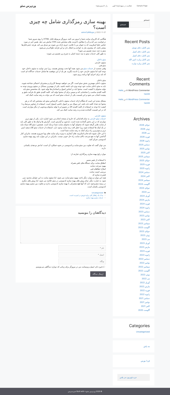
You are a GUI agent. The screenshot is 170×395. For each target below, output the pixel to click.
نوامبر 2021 (145, 302)
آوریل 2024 (145, 196)
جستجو (147, 20)
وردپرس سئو (28, 6)
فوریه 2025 (145, 164)
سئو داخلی (101, 59)
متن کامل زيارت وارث (141, 63)
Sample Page (142, 6)
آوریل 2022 (145, 282)
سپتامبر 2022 (144, 267)
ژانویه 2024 (145, 208)
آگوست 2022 (144, 271)
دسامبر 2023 (144, 211)
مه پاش (147, 346)
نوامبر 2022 (145, 263)
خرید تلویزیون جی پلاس (128, 377)
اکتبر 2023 (145, 219)
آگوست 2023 (144, 227)
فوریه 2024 (145, 204)
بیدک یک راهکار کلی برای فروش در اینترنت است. (86, 195)
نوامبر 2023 (144, 215)
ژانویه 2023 (145, 255)
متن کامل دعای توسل (141, 48)
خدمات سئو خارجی (98, 118)
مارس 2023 (144, 247)
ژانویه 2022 (145, 294)
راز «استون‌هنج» (102, 6)
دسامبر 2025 (144, 145)
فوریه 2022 (145, 290)
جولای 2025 (144, 160)
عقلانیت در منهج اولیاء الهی (122, 6)
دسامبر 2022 (144, 259)
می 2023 (146, 239)
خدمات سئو (88, 68)
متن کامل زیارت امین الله (139, 59)
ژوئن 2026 (145, 129)
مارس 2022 (144, 286)
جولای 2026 (144, 125)
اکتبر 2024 (145, 176)
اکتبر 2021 (145, 306)
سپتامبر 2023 (144, 223)
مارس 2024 (144, 200)
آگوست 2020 (144, 310)
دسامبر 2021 (144, 298)
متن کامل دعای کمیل (141, 52)
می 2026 (146, 133)
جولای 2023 (144, 231)
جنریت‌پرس (72, 391)
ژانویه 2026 (145, 141)
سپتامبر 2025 (144, 156)
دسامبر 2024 (144, 172)
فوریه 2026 (145, 137)
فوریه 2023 (145, 251)
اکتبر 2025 (145, 152)
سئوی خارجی (100, 116)
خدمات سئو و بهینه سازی (94, 198)
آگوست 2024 (144, 184)
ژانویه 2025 (145, 168)
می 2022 (146, 278)
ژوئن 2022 (145, 274)
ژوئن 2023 (145, 235)
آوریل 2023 (145, 243)
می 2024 (146, 192)
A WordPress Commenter (138, 99)
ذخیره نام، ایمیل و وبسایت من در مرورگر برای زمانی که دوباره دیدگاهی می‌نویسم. (69, 267)
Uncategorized (97, 193)
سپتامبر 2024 (144, 180)
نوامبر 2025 (145, 148)
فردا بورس (145, 361)
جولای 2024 (144, 188)
